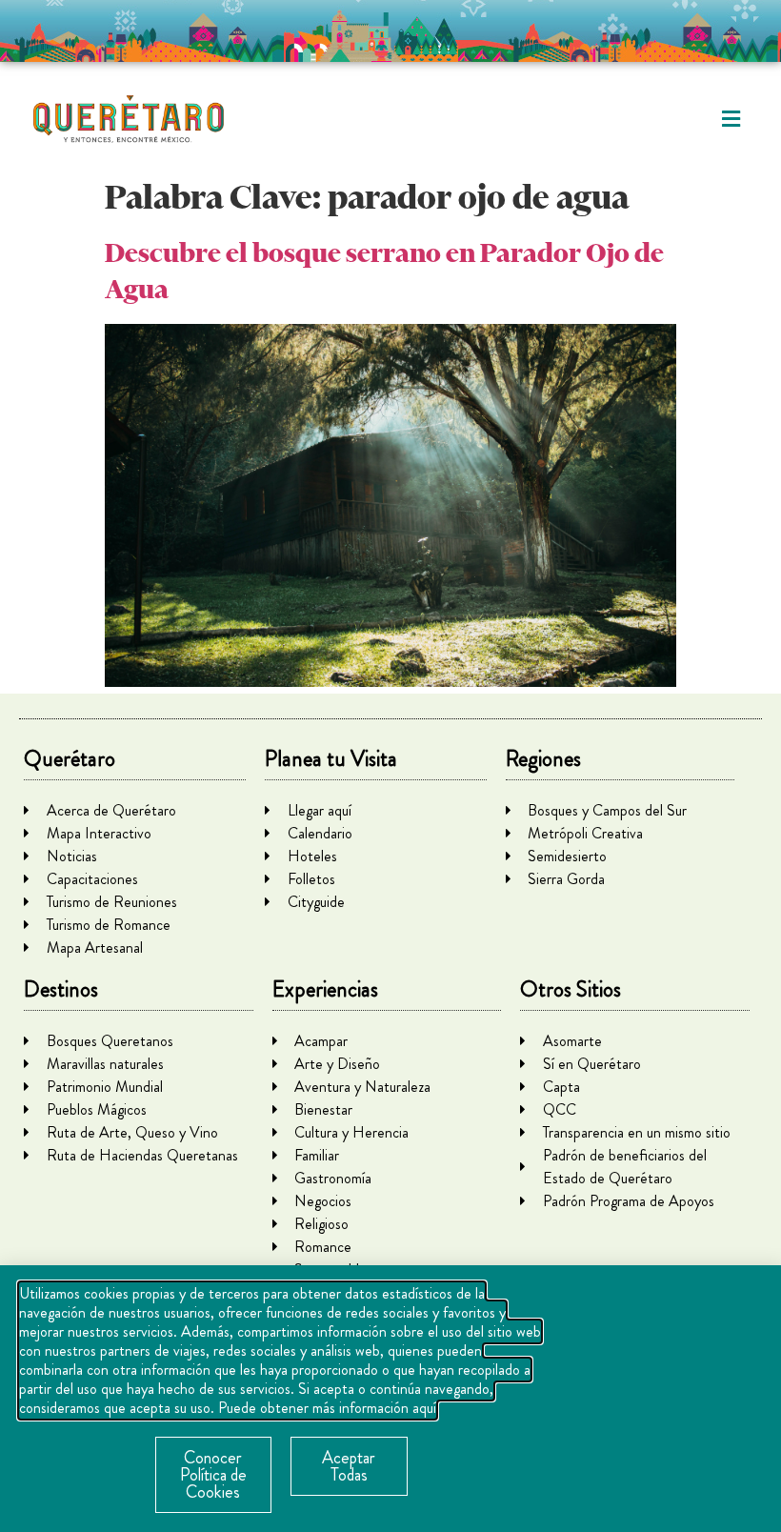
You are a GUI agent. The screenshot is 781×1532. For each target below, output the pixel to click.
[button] (731, 119)
